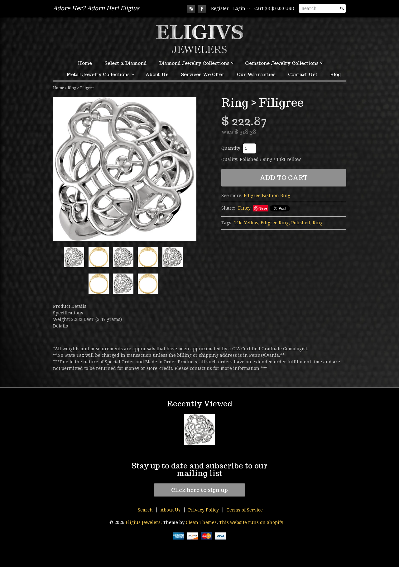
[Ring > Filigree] (124, 169)
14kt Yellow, (246, 222)
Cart (274, 8)
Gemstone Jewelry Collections (282, 63)
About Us (156, 74)
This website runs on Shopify (251, 522)
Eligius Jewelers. (144, 522)
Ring (318, 222)
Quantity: (231, 148)
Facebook (201, 8)
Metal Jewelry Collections (98, 74)
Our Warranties (256, 74)
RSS (191, 8)
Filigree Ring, (275, 222)
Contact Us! (302, 74)
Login (239, 8)
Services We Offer (202, 74)
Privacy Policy (203, 509)
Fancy (244, 208)
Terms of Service (245, 509)
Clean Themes (201, 522)
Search (309, 8)
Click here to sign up (199, 490)
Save (263, 208)
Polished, (301, 222)
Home (85, 63)
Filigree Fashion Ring (267, 195)
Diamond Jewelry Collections (194, 63)
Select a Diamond (125, 63)
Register (220, 8)
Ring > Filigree (81, 88)
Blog (335, 74)
